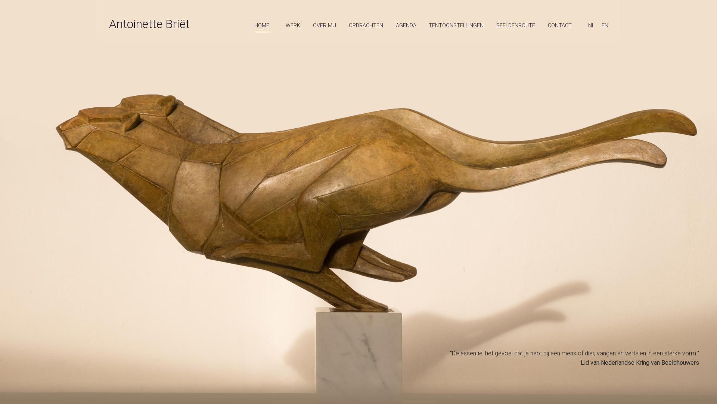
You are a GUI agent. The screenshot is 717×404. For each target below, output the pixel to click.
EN (605, 25)
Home (261, 25)
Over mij (324, 25)
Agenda (406, 25)
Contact (560, 25)
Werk (293, 25)
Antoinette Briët (149, 24)
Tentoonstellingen (456, 25)
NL (591, 25)
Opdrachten (366, 25)
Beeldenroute (515, 25)
